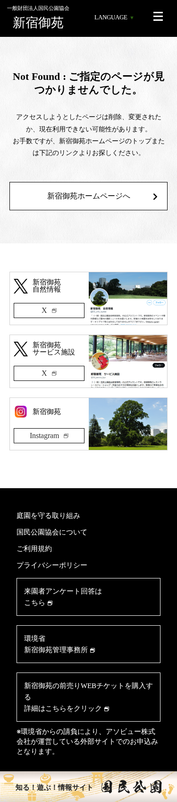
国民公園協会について (52, 531)
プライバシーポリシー (52, 565)
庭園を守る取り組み (48, 515)
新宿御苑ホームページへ (88, 196)
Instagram (44, 435)
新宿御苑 (38, 17)
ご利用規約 (34, 548)
